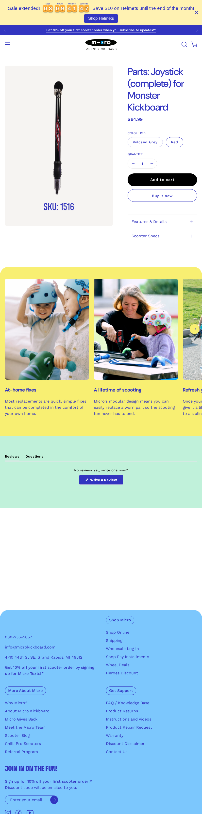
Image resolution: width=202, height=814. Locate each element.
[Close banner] (197, 13)
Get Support (121, 690)
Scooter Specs (145, 236)
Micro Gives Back (21, 719)
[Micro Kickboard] (101, 44)
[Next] (196, 30)
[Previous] (6, 30)
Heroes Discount (122, 673)
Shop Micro (120, 620)
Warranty (114, 735)
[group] (101, 30)
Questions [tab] (34, 457)
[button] (183, 44)
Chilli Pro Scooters (23, 743)
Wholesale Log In (122, 648)
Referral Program (21, 751)
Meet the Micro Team (25, 727)
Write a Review (106, 481)
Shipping (114, 640)
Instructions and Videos (128, 719)
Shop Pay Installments (127, 656)
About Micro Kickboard (27, 711)
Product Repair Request (129, 727)
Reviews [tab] (12, 457)
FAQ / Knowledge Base (127, 703)
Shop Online (117, 632)
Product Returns (122, 711)
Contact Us (116, 751)
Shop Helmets (101, 18)
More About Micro (25, 690)
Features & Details (149, 221)
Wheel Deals (117, 665)
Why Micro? (16, 703)
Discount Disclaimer (125, 743)
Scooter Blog (17, 735)
